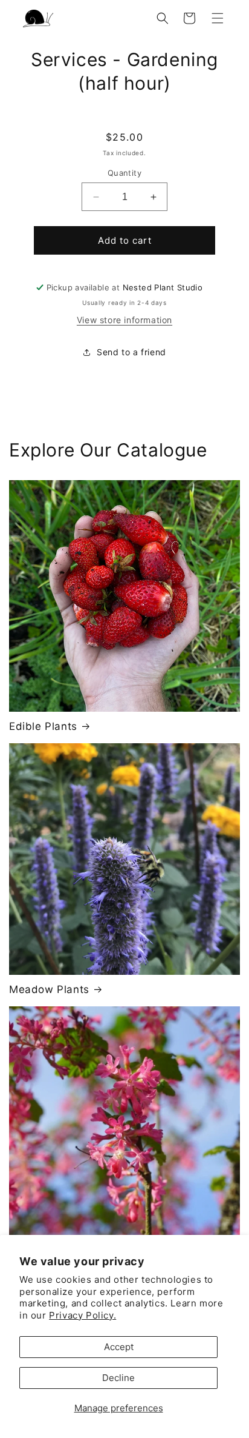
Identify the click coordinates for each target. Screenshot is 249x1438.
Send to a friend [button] (131, 352)
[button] (217, 18)
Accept (119, 1347)
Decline (118, 1377)
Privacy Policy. (82, 1315)
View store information (124, 320)
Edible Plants (43, 726)
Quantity (124, 173)
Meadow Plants (49, 989)
